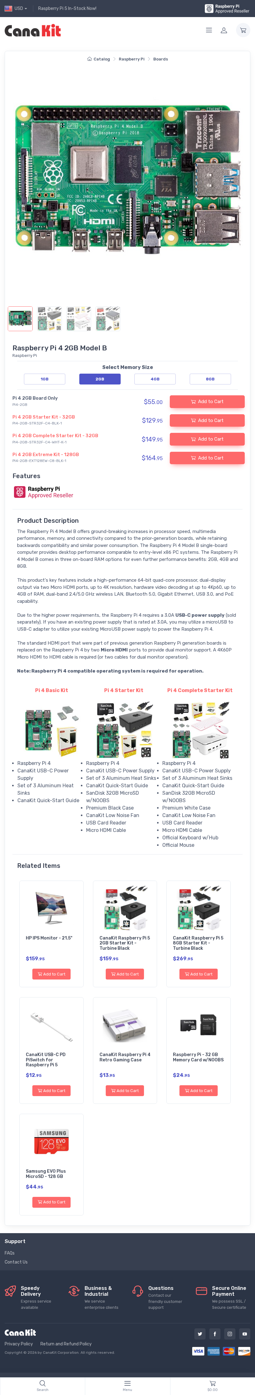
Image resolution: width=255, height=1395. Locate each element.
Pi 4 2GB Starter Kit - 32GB (43, 417)
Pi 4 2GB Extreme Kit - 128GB (45, 454)
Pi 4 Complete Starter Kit (200, 690)
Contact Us (16, 1262)
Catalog (102, 59)
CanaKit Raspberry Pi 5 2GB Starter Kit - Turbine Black (125, 943)
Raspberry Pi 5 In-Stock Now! (67, 8)
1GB (45, 379)
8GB (210, 379)
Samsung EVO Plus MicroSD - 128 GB (46, 1174)
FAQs (10, 1253)
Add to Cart (54, 974)
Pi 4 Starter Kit (123, 690)
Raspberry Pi (132, 59)
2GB (99, 379)
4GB (155, 379)
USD (19, 8)
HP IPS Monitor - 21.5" (49, 938)
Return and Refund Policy (66, 1344)
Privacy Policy (19, 1344)
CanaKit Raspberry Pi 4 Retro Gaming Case (125, 1057)
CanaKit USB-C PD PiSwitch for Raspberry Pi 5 (46, 1060)
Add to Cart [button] (211, 401)
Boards (160, 59)
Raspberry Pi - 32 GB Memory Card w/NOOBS (198, 1057)
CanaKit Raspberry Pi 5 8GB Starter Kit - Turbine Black (198, 943)
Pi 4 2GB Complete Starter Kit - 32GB (55, 435)
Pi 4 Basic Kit (51, 690)
